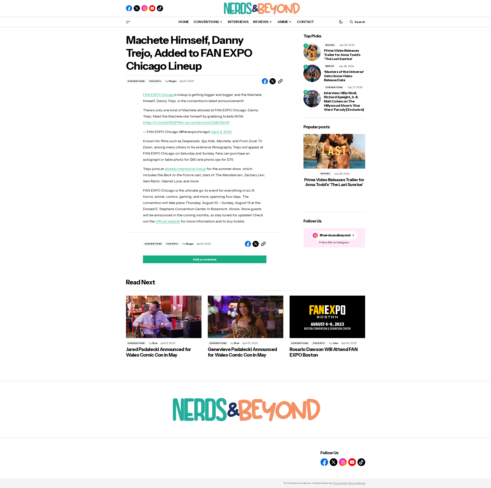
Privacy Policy (340, 483)
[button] (128, 22)
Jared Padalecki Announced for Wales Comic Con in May (158, 352)
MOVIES (330, 45)
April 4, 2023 (221, 132)
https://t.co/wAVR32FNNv (164, 122)
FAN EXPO (155, 81)
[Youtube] (152, 8)
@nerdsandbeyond (335, 235)
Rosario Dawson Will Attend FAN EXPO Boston (323, 352)
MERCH (329, 66)
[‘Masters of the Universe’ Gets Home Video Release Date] (312, 73)
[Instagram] (144, 8)
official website (167, 221)
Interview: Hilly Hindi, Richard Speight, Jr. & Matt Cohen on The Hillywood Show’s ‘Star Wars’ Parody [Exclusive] (344, 101)
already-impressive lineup (185, 169)
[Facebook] (129, 8)
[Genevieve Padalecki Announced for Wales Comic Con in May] (245, 317)
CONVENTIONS (136, 81)
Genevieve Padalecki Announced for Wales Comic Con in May (242, 352)
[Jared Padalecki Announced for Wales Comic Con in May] (164, 317)
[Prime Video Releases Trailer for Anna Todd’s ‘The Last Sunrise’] (312, 52)
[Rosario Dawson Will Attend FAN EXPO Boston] (327, 317)
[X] (137, 8)
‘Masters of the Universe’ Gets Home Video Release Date (344, 76)
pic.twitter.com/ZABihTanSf (207, 122)
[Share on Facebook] (265, 81)
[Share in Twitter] (273, 81)
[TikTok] (160, 8)
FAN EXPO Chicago (158, 95)
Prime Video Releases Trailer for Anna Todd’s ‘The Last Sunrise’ (342, 55)
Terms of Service (356, 483)
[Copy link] (280, 81)
